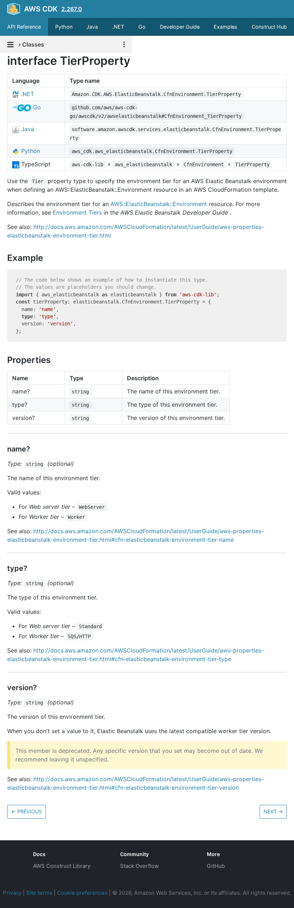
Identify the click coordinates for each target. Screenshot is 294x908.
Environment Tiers (77, 212)
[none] (3, 61)
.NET (118, 27)
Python (63, 27)
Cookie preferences (82, 892)
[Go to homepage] (13, 860)
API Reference (24, 27)
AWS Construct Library (61, 865)
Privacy (12, 892)
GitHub (216, 865)
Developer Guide (180, 27)
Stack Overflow (139, 865)
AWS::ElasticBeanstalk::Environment (158, 203)
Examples (225, 27)
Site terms (39, 892)
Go (142, 27)
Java (92, 27)
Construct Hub (269, 27)
